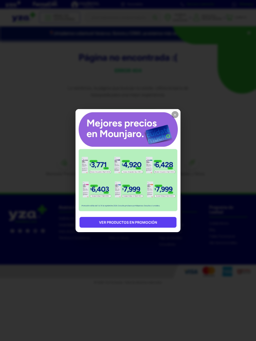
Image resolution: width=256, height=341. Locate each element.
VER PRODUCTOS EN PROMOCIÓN (128, 222)
